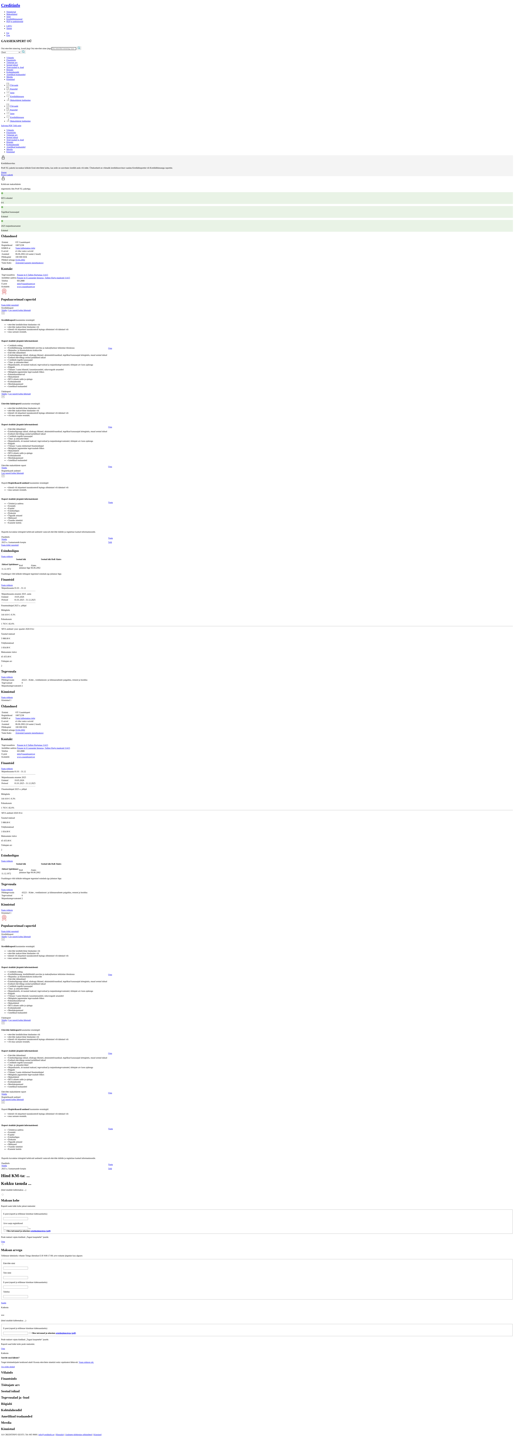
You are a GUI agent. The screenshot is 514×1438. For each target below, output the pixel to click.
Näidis (4, 310)
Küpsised (97, 1434)
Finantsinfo (11, 60)
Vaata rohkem (7, 556)
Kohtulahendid (12, 72)
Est (7, 33)
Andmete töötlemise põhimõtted (78, 1434)
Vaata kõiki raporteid (10, 305)
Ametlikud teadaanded (15, 74)
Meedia (9, 77)
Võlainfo (10, 58)
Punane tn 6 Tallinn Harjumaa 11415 (32, 275)
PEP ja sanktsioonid (14, 21)
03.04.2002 (20, 260)
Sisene (9, 28)
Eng (8, 35)
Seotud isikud (12, 65)
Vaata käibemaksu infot (25, 248)
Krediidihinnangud (14, 19)
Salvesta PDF (7, 125)
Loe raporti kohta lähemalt (19, 310)
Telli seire (17, 125)
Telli (110, 542)
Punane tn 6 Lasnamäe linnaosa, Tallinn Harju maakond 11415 (43, 278)
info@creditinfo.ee (46, 1434)
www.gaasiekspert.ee (26, 286)
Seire (8, 17)
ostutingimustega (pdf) (40, 1231)
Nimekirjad (11, 12)
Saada (3, 1303)
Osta (110, 348)
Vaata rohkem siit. (86, 1362)
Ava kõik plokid (8, 1367)
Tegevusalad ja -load (15, 67)
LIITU (9, 26)
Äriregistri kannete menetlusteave (29, 263)
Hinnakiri (60, 1434)
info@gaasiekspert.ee (26, 284)
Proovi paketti (7, 175)
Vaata (110, 502)
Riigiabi (9, 70)
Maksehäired (11, 14)
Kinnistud (10, 79)
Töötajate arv (12, 62)
